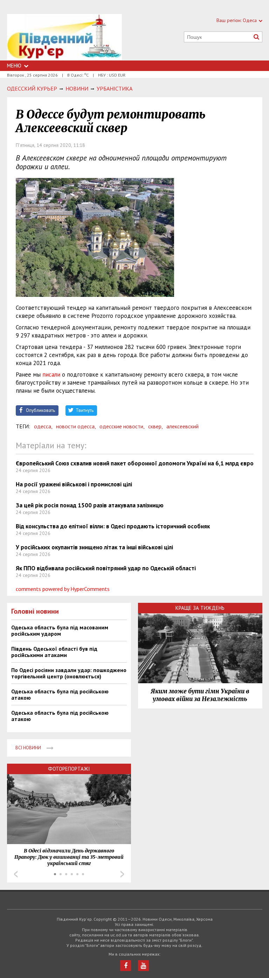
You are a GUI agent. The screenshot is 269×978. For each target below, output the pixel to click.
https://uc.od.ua (64, 37)
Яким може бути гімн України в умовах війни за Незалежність (200, 695)
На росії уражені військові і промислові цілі (74, 484)
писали (51, 374)
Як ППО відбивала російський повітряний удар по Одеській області (106, 568)
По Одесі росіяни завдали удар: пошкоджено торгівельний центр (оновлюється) (68, 673)
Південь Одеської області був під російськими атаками (54, 651)
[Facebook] (125, 965)
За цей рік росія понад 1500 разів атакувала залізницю (90, 505)
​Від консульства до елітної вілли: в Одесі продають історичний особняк (113, 526)
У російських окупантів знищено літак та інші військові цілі (94, 547)
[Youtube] (143, 965)
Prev (16, 874)
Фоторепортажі (69, 768)
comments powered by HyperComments (63, 588)
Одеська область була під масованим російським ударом (59, 630)
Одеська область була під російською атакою (60, 694)
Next (122, 874)
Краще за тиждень (200, 608)
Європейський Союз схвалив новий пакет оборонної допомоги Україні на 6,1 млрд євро (135, 463)
